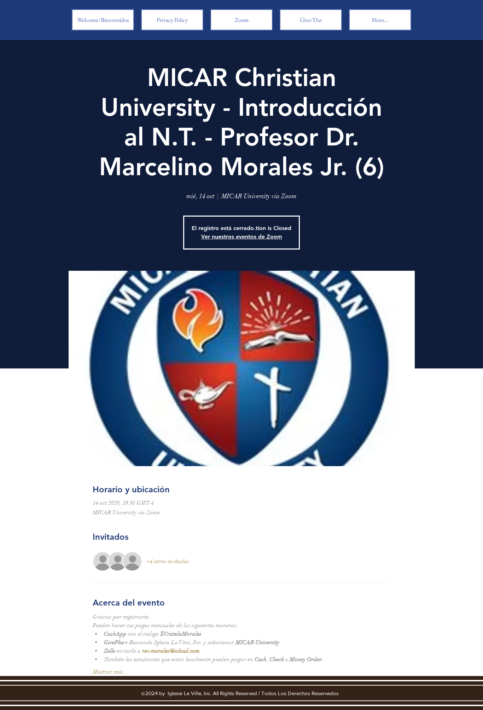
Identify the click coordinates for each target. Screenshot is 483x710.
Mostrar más (108, 671)
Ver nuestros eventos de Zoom (241, 236)
